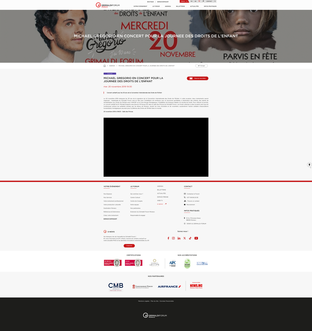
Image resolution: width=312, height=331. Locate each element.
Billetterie (180, 6)
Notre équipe (134, 204)
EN (195, 1)
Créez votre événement (111, 215)
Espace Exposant (163, 2)
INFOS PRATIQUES (210, 6)
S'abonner (129, 245)
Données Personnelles (167, 301)
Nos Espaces (108, 194)
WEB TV (160, 200)
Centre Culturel (135, 197)
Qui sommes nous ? (136, 194)
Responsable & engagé (137, 215)
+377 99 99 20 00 (192, 197)
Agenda (168, 6)
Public (183, 1)
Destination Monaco (110, 208)
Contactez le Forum (192, 194)
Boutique (150, 2)
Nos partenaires (135, 208)
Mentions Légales (143, 301)
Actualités (194, 6)
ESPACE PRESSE (162, 197)
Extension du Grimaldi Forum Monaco (142, 212)
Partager (202, 65)
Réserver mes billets (200, 78)
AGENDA (112, 66)
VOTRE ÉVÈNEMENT (140, 6)
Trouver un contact (193, 201)
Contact (209, 1)
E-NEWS (160, 204)
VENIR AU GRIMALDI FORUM (196, 223)
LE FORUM (156, 6)
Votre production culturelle (112, 204)
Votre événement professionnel (113, 201)
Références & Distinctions (112, 212)
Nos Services (108, 197)
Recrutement (190, 204)
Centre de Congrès (136, 201)
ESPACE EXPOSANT (110, 219)
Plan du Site (154, 301)
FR (191, 1)
